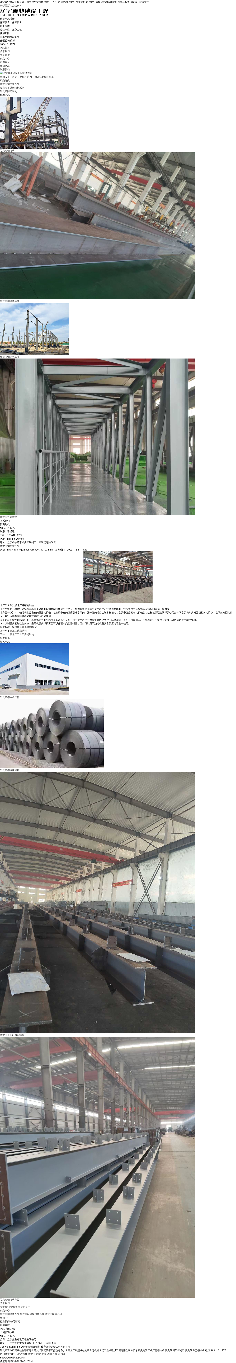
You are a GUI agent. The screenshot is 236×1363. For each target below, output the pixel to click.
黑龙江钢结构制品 (44, 76)
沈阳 (49, 1354)
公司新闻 (15, 1321)
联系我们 (5, 69)
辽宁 (19, 1354)
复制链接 (35, 1346)
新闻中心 (5, 1317)
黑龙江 (31, 1354)
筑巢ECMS (19, 1357)
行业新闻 (5, 1321)
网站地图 (5, 1328)
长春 (55, 1354)
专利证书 (25, 1306)
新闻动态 (5, 65)
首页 (14, 76)
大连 (43, 1354)
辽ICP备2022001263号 (20, 1361)
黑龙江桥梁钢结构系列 (12, 87)
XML (12, 1328)
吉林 (24, 1354)
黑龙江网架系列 (8, 91)
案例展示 (5, 62)
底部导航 (5, 1325)
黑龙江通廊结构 (18, 630)
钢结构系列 (26, 76)
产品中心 (5, 58)
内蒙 (38, 1354)
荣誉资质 (5, 54)
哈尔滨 (61, 1354)
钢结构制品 (31, 627)
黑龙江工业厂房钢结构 (56, 1)
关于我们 (5, 51)
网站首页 (5, 47)
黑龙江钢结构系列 (9, 84)
